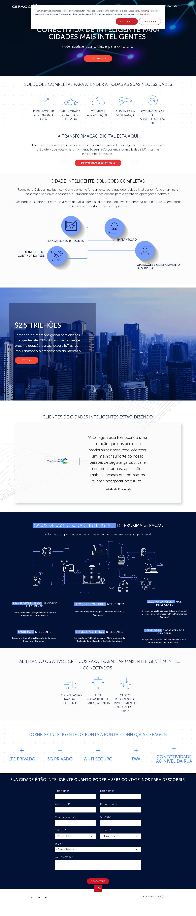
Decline (149, 21)
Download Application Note (98, 162)
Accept (126, 21)
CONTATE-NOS (98, 58)
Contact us (169, 5)
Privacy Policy (144, 14)
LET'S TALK (26, 360)
